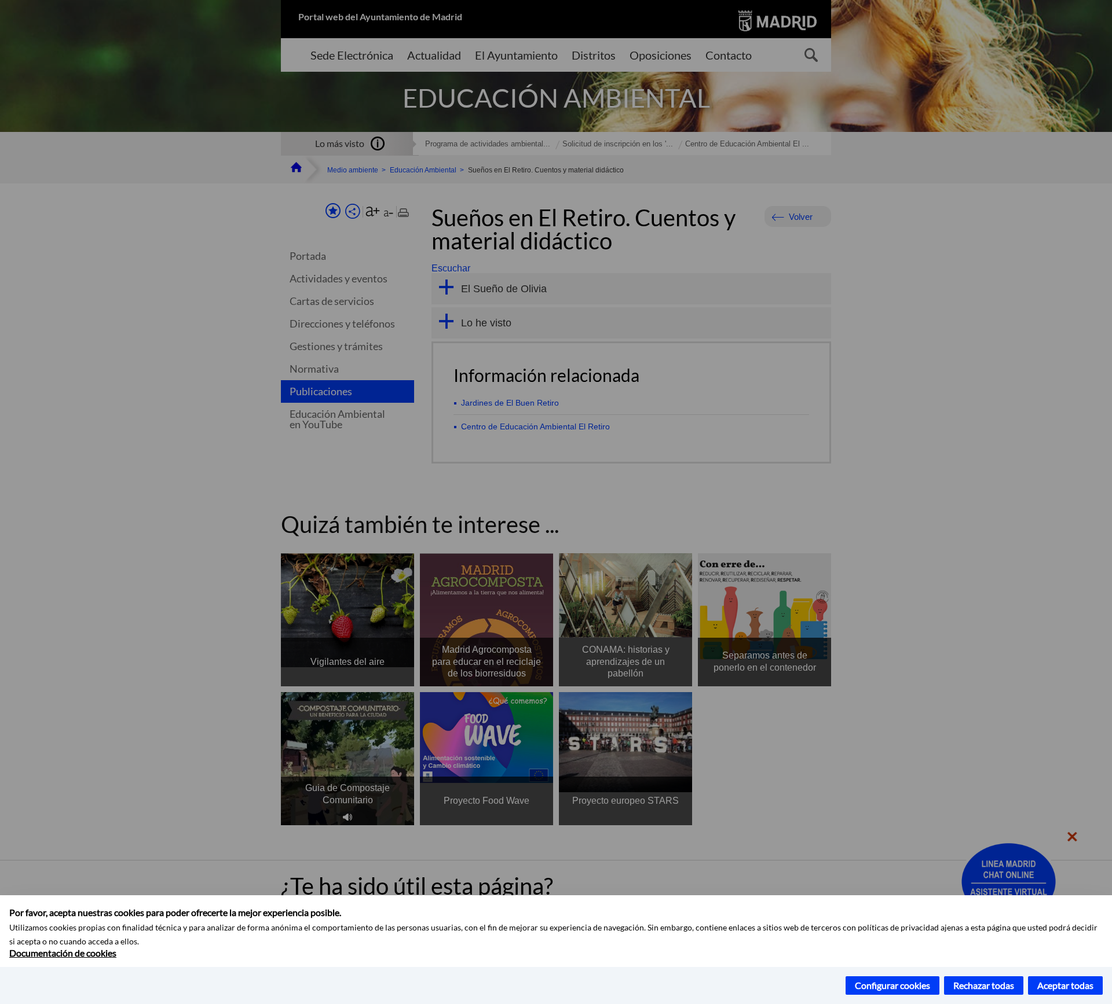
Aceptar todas (1065, 985)
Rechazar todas (983, 985)
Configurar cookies (892, 985)
